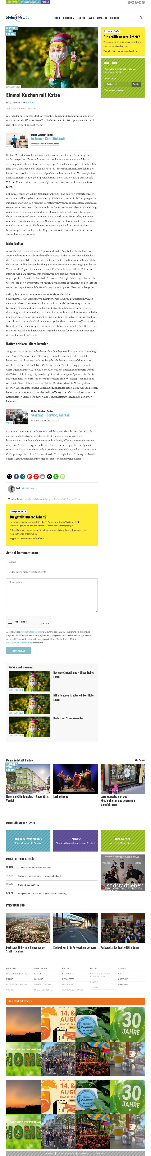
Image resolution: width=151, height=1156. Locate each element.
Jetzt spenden (17, 594)
